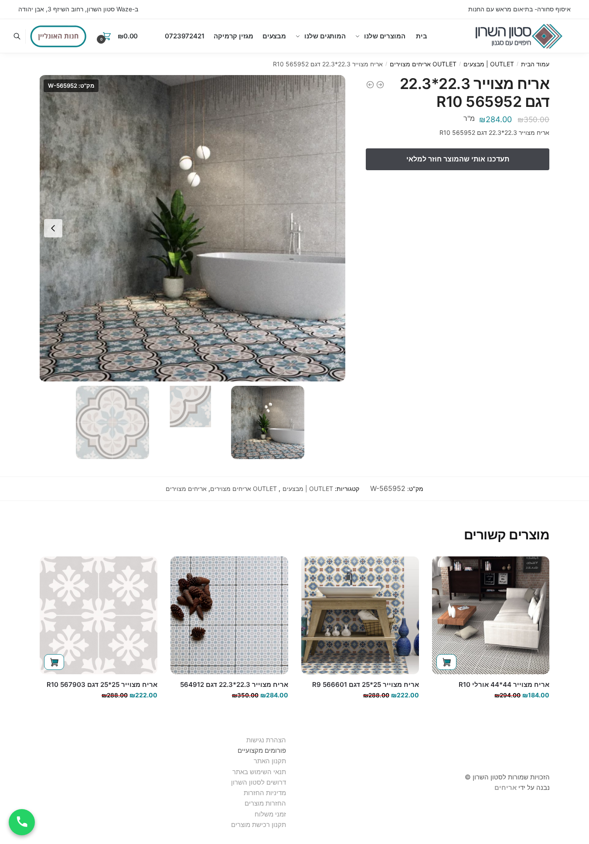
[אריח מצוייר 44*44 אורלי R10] (491, 615)
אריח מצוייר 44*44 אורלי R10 (504, 684)
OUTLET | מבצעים (488, 64)
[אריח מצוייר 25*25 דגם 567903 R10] (98, 615)
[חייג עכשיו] (22, 822)
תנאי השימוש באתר (259, 772)
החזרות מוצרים (264, 803)
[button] (53, 228)
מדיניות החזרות (265, 793)
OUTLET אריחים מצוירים (423, 64)
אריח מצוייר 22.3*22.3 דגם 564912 (234, 684)
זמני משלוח (270, 814)
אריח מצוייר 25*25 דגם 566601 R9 (365, 684)
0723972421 (184, 36)
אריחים (505, 787)
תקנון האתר (270, 761)
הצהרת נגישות (266, 740)
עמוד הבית (535, 64)
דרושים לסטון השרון (258, 782)
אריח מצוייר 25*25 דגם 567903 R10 (102, 684)
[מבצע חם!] (58, 36)
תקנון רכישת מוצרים (258, 824)
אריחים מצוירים (186, 488)
